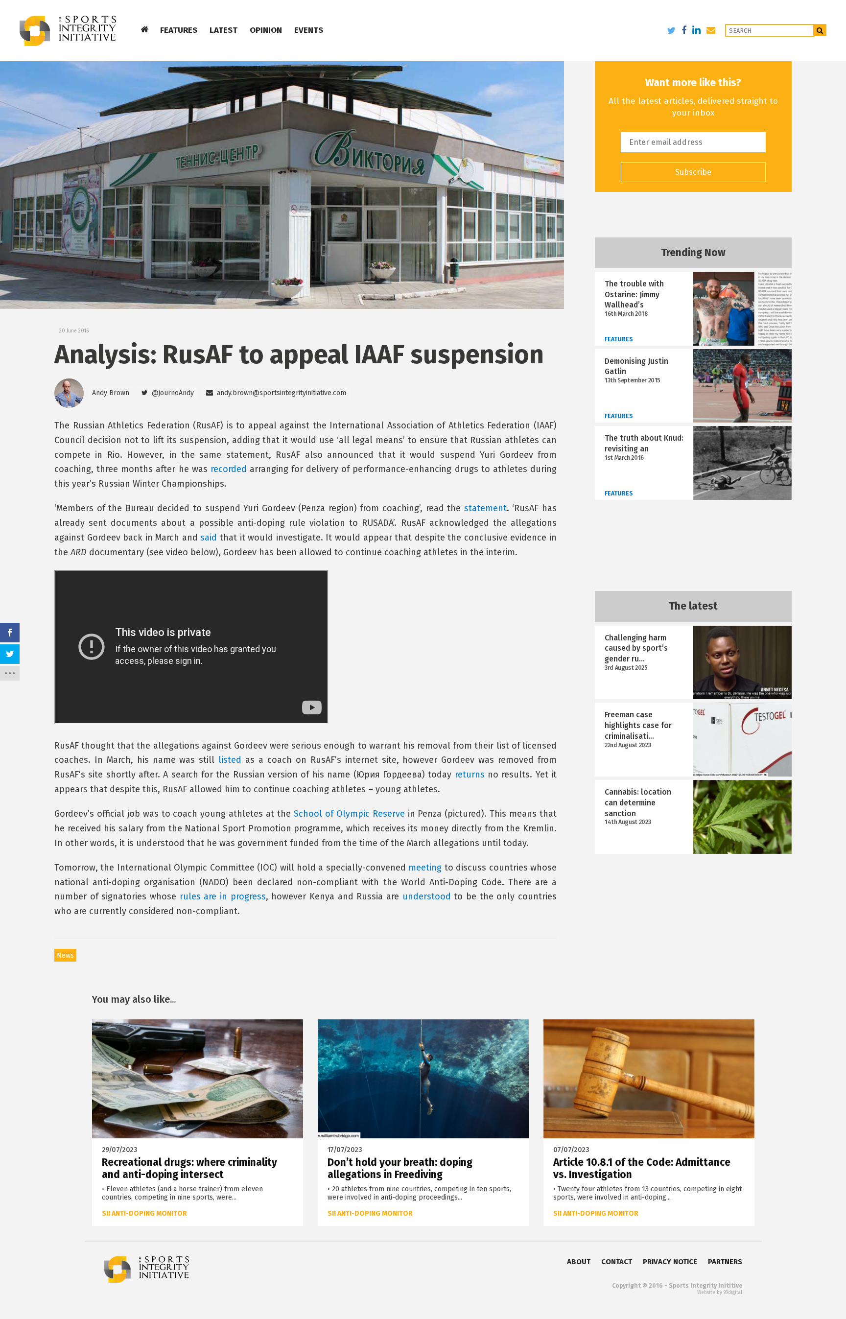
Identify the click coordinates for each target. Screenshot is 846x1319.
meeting (425, 867)
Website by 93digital (719, 1292)
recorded (229, 469)
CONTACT (616, 1261)
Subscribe (693, 172)
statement (485, 508)
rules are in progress (223, 896)
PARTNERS (725, 1261)
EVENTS (308, 30)
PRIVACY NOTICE (670, 1261)
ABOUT (578, 1261)
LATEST (223, 30)
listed (229, 759)
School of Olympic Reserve (349, 813)
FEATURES (178, 30)
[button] (167, 393)
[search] (820, 30)
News (65, 955)
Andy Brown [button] (110, 393)
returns (470, 774)
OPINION (266, 30)
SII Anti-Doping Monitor (144, 1213)
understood (426, 896)
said (208, 537)
